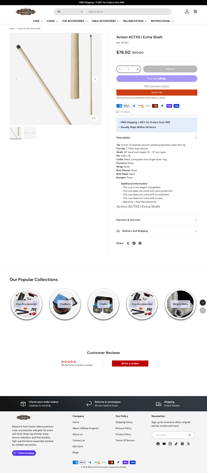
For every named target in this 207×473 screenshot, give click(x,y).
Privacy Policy (123, 434)
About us (78, 434)
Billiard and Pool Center (98, 467)
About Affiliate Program (86, 428)
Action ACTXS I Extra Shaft (29, 29)
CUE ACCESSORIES (73, 21)
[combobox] (112, 11)
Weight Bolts (180, 304)
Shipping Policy (124, 422)
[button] (195, 11)
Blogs (76, 452)
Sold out (170, 69)
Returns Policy (124, 428)
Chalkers (65, 304)
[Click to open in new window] (128, 243)
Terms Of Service (125, 440)
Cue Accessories (26, 304)
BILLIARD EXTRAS (133, 21)
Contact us (79, 440)
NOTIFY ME (157, 92)
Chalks (104, 304)
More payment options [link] (156, 86)
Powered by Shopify (117, 467)
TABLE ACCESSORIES (104, 21)
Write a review (130, 363)
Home (12, 29)
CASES (51, 21)
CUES (36, 21)
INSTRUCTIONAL (160, 21)
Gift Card (78, 446)
